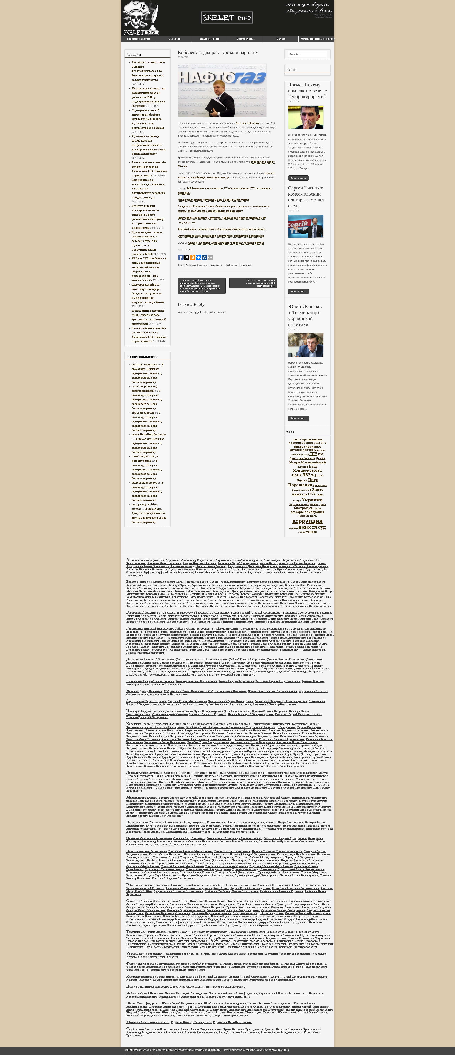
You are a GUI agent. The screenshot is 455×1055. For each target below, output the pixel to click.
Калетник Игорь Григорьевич (147, 724)
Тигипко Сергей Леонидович (214, 935)
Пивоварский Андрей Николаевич (256, 860)
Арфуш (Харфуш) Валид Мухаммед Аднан (174, 572)
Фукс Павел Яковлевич (311, 967)
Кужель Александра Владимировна (166, 760)
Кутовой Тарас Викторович (285, 766)
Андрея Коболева (247, 123)
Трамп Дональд (220, 941)
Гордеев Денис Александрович (270, 643)
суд (322, 527)
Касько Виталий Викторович (164, 727)
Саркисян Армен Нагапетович (310, 901)
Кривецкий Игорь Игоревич (221, 754)
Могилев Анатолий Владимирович (296, 809)
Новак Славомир (152, 831)
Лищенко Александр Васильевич (221, 782)
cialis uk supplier (143, 412)
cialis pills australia (145, 364)
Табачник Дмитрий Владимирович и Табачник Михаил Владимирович (177, 932)
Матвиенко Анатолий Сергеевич (275, 800)
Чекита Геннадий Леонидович (186, 993)
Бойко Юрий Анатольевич (290, 600)
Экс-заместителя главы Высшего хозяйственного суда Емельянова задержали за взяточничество (148, 71)
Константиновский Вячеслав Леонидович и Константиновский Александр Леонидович (188, 745)
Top (446, 1046)
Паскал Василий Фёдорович (214, 857)
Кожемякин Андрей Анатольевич (234, 739)
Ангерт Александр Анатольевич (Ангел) (198, 566)
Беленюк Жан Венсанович (193, 591)
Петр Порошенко (303, 482)
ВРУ (324, 442)
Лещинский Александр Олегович (195, 779)
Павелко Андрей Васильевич (146, 851)
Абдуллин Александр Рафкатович (190, 560)
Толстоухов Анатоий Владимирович (261, 938)
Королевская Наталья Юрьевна (170, 748)
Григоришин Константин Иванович (224, 646)
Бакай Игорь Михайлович (228, 582)
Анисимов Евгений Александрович (303, 566)
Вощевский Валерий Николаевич (304, 621)
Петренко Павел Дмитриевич (210, 860)
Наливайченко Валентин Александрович (235, 822)
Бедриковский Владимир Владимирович (247, 588)
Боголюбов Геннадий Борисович (280, 597)
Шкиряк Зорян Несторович (266, 1009)
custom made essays (144, 482)
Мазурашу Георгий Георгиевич (191, 797)
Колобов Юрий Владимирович (208, 742)
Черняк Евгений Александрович (180, 996)
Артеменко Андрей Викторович (237, 569)
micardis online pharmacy (149, 434)
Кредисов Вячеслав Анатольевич (178, 754)
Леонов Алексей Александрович (148, 779)
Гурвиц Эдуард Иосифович (145, 652)
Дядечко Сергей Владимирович (233, 674)
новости (308, 527)
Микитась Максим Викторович (248, 809)
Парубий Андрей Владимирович (253, 854)
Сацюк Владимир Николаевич (147, 904)
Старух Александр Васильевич (306, 919)
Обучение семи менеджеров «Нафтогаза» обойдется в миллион (221, 235)
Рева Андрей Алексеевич (309, 885)
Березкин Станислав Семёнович (302, 594)
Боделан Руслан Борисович (214, 600)
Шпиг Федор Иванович (261, 1012)
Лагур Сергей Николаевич (172, 776)
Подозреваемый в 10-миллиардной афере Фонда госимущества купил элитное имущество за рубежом (148, 119)
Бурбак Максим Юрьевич (177, 606)
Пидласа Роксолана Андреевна (302, 860)
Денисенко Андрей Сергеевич (225, 662)
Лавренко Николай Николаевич (185, 772)
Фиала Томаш (232, 963)
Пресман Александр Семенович (254, 869)
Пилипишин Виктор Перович (146, 863)
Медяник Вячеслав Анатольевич (149, 807)
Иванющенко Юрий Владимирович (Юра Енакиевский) (213, 711)
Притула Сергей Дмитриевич (235, 872)
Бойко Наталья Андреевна (253, 600)
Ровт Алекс (221, 888)
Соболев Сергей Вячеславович (231, 916)
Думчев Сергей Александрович (147, 674)
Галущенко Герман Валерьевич (165, 631)
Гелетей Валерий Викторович (289, 631)
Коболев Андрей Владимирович (256, 736)
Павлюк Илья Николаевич (232, 851)
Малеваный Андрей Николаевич (286, 797)
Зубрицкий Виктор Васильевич (275, 704)
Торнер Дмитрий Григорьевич (186, 941)
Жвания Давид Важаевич (144, 691)
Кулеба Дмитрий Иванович (145, 763)
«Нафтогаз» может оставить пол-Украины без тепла (213, 199)
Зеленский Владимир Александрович (281, 701)
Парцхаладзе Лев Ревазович (296, 854)
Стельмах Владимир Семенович (148, 922)
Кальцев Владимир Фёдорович (190, 724)
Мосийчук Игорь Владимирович (177, 812)
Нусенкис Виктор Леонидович (237, 831)
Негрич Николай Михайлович (210, 825)
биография (303, 508)
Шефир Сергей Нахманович (311, 1006)
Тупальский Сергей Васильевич (202, 947)
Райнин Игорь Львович (187, 885)
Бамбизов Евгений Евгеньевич (147, 585)
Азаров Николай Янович (199, 563)
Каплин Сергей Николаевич (271, 724)
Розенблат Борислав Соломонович (295, 888)
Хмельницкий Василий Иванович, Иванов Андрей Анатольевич (224, 976)
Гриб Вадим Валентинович (145, 646)
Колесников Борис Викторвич (165, 742)
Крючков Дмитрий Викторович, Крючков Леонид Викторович (267, 757)
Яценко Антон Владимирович (282, 1032)
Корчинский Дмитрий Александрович (220, 748)
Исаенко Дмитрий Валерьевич (147, 717)
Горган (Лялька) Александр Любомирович (219, 643)
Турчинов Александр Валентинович (251, 947)
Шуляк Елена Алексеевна (192, 1015)
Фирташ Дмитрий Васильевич (305, 963)
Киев (313, 466)
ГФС (321, 454)
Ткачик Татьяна (182, 938)
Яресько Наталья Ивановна (283, 1029)
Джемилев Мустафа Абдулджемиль (216, 665)
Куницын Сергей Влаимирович (272, 763)
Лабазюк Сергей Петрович (144, 772)
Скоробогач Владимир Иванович (167, 913)
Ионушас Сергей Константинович (298, 714)
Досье (320, 458)
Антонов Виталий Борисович (146, 569)
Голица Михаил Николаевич (222, 640)
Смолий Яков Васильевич (144, 916)
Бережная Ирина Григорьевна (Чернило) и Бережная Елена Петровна (193, 594)
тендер (311, 531)
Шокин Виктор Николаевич (225, 1012)
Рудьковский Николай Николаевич (178, 891)
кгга (313, 515)
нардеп (293, 528)
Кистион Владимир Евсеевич (288, 730)
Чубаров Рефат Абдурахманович (227, 996)
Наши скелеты (209, 38)
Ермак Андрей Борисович (236, 681)
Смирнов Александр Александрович (258, 913)
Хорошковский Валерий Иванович (224, 979)
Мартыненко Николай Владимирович (224, 800)
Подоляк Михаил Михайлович (271, 866)
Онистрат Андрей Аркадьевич (285, 838)
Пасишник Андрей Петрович (173, 857)
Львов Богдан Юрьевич (251, 788)
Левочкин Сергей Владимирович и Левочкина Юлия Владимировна (281, 776)
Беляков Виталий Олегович (288, 591)
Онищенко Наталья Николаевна (196, 841)
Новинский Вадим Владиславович (190, 831)
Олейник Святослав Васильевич (149, 838)
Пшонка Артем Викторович (299, 875)
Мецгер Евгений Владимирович (203, 809)
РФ (310, 489)
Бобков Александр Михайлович (148, 597)
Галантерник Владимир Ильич (280, 628)
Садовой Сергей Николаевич (224, 901)
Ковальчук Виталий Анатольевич (185, 739)
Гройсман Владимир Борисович (210, 649)
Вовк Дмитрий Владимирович (311, 618)
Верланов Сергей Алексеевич (303, 616)
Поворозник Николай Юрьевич (226, 866)
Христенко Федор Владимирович (272, 979)
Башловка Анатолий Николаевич (194, 588)
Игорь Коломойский (307, 462)
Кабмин (303, 466)
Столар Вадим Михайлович (236, 922)
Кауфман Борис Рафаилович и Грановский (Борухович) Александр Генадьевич (241, 727)
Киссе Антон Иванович (251, 730)
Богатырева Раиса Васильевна (192, 597)
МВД (318, 470)
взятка (317, 508)
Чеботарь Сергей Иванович (145, 993)
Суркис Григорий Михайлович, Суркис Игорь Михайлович (182, 925)
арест (322, 504)
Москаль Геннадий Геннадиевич (224, 812)
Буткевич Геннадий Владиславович (305, 606)
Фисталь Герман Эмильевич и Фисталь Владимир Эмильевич (169, 967)
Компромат (303, 470)
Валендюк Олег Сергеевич (300, 612)
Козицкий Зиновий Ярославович (282, 739)
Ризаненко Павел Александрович (189, 888)
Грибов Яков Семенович (181, 646)
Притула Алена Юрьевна (197, 872)
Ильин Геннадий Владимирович (251, 714)
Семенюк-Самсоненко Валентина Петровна (301, 907)
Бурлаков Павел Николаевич (216, 606)
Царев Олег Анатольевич (187, 986)
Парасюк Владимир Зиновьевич (206, 854)
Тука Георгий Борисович (162, 947)
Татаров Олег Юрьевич (281, 932)
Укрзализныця (299, 504)
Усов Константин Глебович (159, 957)
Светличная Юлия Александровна (194, 904)
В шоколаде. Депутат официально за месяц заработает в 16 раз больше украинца (148, 373)
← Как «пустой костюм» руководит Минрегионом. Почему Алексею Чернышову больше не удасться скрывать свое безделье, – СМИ (200, 286)
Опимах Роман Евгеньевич (238, 841)
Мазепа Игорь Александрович (147, 797)
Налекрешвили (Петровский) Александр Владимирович (165, 822)
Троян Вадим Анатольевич (195, 944)
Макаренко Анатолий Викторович (238, 797)
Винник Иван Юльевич (236, 618)
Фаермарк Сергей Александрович (198, 963)
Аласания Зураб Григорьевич (238, 563)
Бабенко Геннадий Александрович (150, 582)
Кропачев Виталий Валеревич (262, 754)
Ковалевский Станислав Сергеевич (304, 736)
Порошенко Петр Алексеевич (164, 869)
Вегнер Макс (209, 616)
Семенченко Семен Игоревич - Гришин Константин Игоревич (227, 907)
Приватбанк (320, 485)
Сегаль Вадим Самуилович (164, 907)
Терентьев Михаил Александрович (168, 935)
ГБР (306, 454)
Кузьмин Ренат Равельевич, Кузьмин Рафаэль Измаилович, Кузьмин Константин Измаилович (259, 760)
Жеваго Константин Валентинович (272, 691)
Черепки (174, 38)
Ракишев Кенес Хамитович (223, 885)
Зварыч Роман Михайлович (187, 701)
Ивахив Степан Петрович (269, 711)
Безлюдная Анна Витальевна (297, 588)
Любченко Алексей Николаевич (290, 788)
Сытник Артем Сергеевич (264, 925)
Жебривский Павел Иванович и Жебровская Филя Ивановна (205, 691)
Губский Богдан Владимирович (256, 649)
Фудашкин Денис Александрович (270, 967)
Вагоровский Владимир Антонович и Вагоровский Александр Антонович (178, 612)
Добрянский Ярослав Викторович (269, 668)
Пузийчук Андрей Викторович (256, 875)
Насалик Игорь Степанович (285, 822)
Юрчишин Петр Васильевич (232, 1022)
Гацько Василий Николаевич (248, 631)
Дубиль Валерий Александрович (254, 671)
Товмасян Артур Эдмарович (214, 938)
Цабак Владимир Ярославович (147, 986)
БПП (317, 442)
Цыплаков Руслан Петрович (225, 986)
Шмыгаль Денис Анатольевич (183, 1012)
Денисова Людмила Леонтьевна (269, 662)
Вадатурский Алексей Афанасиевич (256, 612)
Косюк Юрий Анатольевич (163, 751)
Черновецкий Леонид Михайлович (282, 993)
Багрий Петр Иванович (192, 582)
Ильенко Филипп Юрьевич (207, 714)
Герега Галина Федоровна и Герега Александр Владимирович (270, 634)
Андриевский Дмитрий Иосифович (253, 566)
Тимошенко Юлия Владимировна (258, 935)
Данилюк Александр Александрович (202, 659)
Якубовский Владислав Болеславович (152, 1029)
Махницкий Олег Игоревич (164, 804)
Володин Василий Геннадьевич (188, 621)
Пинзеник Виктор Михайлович (191, 863)
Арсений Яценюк (300, 442)
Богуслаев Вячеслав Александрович (169, 600)
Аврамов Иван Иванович (164, 563)
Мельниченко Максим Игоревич (240, 807)
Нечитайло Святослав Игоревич (178, 828)
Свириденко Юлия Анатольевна (241, 904)
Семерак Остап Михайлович (146, 910)
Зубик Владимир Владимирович (228, 704)
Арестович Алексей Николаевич (190, 569)
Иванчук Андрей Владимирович (149, 711)
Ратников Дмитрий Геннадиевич (266, 885)
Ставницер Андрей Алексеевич (261, 919)
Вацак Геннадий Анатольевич (178, 616)
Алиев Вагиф (269, 563)
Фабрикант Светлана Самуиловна (150, 963)
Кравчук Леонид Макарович (299, 751)
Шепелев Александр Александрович (265, 1006)
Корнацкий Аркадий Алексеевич (274, 745)
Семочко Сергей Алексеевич (186, 910)
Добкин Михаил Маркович (226, 668)
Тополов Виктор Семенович (145, 941)
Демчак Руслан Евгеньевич (286, 659)
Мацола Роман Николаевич (203, 804)
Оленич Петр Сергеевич (189, 838)
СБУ (312, 494)
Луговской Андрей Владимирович (202, 784)
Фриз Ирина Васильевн (229, 967)
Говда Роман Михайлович (287, 637)
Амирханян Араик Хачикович (147, 566)
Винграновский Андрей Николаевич (193, 618)
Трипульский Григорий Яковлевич (150, 944)
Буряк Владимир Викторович (258, 606)
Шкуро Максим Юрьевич (143, 1012)
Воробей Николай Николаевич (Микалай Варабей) (246, 621)
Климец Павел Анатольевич (280, 733)
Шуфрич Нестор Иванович (230, 1015)
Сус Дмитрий (235, 925)
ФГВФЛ (314, 504)
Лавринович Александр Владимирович (236, 772)
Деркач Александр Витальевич (167, 665)
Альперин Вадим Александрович (302, 563)
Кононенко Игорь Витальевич (297, 742)
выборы (297, 512)
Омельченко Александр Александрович (234, 838)
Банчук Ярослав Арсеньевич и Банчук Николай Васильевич (210, 585)
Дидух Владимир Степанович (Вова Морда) (175, 668)
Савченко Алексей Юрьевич (145, 901)
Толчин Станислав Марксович (309, 938)
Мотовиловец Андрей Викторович (272, 812)
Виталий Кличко (301, 449)
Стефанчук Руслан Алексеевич (194, 922)
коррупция (307, 520)
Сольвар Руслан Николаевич (272, 916)
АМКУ (297, 439)
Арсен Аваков (312, 439)
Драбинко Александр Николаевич (166, 671)
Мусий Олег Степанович (166, 815)
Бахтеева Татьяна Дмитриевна (147, 588)
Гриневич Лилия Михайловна (272, 646)
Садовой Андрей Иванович (185, 901)
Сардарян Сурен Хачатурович (266, 901)
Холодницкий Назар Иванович (292, 976)
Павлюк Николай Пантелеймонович (277, 851)
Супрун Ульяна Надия (273, 922)
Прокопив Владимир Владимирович (207, 875)
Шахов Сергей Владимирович (182, 1003)
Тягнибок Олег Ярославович (298, 947)
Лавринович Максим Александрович (292, 772)
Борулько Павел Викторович (226, 603)
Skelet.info (214, 1050)
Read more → (298, 178)
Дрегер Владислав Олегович (211, 671)
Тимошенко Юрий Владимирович (306, 935)
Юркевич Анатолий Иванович (147, 1022)
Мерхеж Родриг (169, 809)
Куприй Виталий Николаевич (165, 766)
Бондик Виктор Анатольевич (184, 603)
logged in (198, 312)
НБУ (307, 474)
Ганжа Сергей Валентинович (207, 631)
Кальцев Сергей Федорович (231, 724)
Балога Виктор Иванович (308, 582)
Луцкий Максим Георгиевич (214, 788)
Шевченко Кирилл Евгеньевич (218, 1006)
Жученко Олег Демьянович (168, 694)
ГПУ (313, 453)
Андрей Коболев (196, 265)
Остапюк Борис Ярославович (278, 841)
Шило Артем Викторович (143, 1009)
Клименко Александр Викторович (186, 733)
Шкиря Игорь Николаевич (228, 1009)
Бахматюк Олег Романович (304, 585)
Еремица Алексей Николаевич (196, 681)
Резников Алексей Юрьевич (145, 888)
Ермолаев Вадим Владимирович (277, 681)
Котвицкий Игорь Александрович (206, 751)
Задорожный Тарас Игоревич (146, 701)
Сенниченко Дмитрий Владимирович (233, 910)
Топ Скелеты (245, 38)
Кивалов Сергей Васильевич (164, 730)
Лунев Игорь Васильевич (245, 784)
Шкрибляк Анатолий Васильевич (309, 1009)
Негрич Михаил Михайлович (167, 825)
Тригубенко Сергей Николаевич (298, 941)
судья (301, 532)
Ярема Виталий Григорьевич (243, 1029)
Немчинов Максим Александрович (257, 825)
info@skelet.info (279, 1050)
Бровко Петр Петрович (263, 603)
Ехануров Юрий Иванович (163, 684)
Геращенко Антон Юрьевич (208, 634)
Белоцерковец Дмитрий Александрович (240, 591)
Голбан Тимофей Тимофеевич (180, 640)
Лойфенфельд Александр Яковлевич (151, 784)
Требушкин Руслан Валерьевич (253, 941)
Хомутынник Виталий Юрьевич (176, 979)
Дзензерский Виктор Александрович (268, 665)
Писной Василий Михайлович (182, 866)
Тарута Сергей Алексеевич (247, 932)
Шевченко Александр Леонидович (172, 1006)
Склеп (281, 38)
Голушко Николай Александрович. (267, 640)
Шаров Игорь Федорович (143, 1003)
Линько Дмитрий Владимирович (243, 779)
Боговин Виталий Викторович (236, 597)
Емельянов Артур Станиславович (150, 681)
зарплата (216, 265)
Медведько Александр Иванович (297, 804)
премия (246, 265)
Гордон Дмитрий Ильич (310, 643)
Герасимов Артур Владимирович (166, 634)
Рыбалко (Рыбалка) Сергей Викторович (232, 891)
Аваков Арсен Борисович (281, 560)
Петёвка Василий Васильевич (167, 860)
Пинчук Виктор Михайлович (235, 863)
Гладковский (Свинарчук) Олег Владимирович (182, 637)
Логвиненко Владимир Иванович (268, 782)
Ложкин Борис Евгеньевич (311, 782)
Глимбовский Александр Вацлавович (242, 637)
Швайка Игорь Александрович (225, 1003)
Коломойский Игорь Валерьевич (252, 742)
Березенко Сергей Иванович (260, 594)
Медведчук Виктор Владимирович (248, 804)
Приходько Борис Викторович (279, 872)
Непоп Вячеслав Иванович (301, 825)
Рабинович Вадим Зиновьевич (147, 885)
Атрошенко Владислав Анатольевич (273, 572)
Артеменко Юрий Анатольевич (282, 569)
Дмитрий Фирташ (302, 458)
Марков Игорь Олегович (180, 800)
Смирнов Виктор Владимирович (308, 913)
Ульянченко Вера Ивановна (183, 953)
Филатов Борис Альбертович (262, 963)
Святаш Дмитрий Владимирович (288, 904)
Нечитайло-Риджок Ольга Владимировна (231, 828)
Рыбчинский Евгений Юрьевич (281, 891)
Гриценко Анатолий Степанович (164, 649)
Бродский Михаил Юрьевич (299, 603)
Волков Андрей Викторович (145, 621)
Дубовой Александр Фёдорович (300, 671)
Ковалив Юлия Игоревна (143, 739)
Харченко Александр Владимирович (152, 976)
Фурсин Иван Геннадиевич (186, 970)
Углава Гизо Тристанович (144, 953)
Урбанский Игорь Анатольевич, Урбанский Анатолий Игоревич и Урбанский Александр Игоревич (226, 955)
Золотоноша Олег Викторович (183, 704)
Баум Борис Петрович (268, 585)
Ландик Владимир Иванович (212, 776)
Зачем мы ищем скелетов (317, 38)
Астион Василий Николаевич (225, 572)
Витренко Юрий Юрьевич (271, 618)
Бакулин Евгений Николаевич (268, 582)
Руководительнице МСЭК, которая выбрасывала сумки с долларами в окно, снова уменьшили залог (149, 145)
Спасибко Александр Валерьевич (167, 919)
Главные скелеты (138, 38)
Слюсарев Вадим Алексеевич (211, 913)
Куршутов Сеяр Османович (246, 766)
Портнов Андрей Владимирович (208, 869)
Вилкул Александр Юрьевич (146, 618)
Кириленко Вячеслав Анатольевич (209, 730)
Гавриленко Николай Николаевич (150, 628)
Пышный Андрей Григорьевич (173, 878)
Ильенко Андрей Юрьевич (170, 714)
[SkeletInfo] (227, 18)
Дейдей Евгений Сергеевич (247, 659)
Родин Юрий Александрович (250, 888)
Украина (312, 500)
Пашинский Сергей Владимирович (259, 857)
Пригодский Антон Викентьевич (300, 869)
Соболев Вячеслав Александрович (186, 916)
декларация (314, 512)
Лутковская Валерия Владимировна (289, 784)
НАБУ (297, 475)
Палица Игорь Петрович (166, 854)
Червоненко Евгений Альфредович (233, 993)
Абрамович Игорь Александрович (238, 560)
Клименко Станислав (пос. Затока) (236, 733)
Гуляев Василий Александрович (302, 649)
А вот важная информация (145, 560)
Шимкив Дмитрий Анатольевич (185, 1009)
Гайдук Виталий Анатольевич (235, 628)
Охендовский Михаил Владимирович (179, 844)
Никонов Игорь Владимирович (282, 828)
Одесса (302, 480)
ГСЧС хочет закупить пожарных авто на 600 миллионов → (260, 283)
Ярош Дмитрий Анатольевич (238, 1032)
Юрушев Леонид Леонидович (191, 1022)
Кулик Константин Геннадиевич (189, 763)
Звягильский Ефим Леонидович (230, 701)
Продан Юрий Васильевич (162, 875)
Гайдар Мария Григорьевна (194, 628)
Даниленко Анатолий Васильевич (150, 659)
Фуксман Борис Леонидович (146, 970)
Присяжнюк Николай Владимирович (152, 872)
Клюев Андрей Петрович (166, 736)
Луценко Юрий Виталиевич (172, 788)
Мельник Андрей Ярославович (194, 807)
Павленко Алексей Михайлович (190, 851)
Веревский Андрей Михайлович (260, 616)
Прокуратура (299, 490)
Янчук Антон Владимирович (201, 1029)
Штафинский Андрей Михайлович (302, 1012)
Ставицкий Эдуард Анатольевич (215, 919)
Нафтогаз (231, 265)
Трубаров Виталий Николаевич (237, 944)
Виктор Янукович (307, 446)
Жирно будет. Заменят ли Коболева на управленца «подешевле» (222, 229)
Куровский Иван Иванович (206, 766)
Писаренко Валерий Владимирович (282, 863)
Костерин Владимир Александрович (274, 748)
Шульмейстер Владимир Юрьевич (150, 1015)
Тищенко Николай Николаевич (147, 938)
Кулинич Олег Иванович (231, 763)
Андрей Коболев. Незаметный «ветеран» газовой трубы (226, 242)
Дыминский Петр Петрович (190, 674)
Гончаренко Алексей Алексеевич (165, 643)
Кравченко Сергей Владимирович (255, 751)
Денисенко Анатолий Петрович (181, 662)
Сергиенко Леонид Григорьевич (283, 910)
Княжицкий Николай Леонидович (209, 736)
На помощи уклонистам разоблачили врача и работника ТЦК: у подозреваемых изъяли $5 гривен (149, 97)
